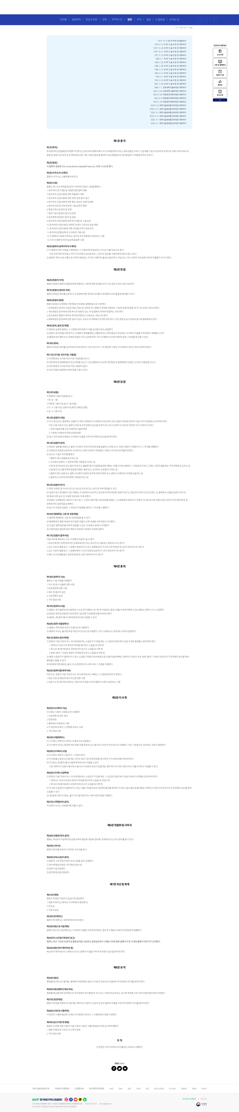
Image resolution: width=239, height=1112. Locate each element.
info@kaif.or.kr (107, 1104)
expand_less (220, 100)
